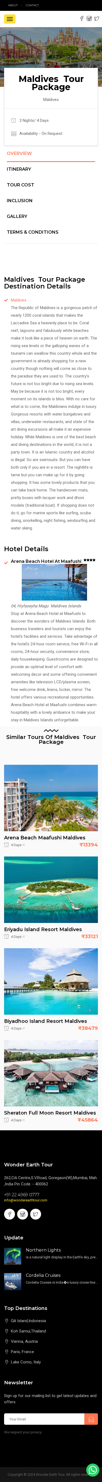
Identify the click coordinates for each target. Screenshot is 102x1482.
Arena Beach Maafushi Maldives (44, 838)
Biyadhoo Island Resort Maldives (45, 1021)
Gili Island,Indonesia (28, 1320)
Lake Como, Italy (26, 1362)
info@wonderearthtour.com (25, 1200)
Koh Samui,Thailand (28, 1331)
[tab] (51, 156)
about (13, 5)
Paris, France (22, 1351)
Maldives (18, 300)
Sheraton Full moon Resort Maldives (50, 1113)
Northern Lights (43, 1250)
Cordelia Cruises (43, 1275)
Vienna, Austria (24, 1341)
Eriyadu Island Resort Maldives (43, 929)
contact (33, 5)
